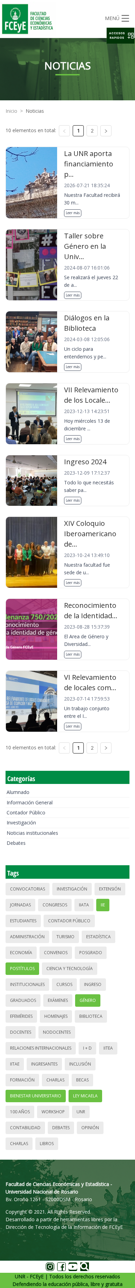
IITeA (108, 1048)
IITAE (14, 1064)
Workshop (53, 1112)
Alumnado (18, 792)
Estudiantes (23, 921)
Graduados (23, 1000)
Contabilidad (25, 1128)
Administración (27, 937)
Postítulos (22, 968)
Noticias (35, 111)
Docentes (20, 1032)
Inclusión (80, 1064)
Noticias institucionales (32, 833)
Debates (16, 843)
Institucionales (27, 984)
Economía (21, 953)
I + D (87, 1048)
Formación (22, 1080)
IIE (103, 905)
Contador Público (26, 812)
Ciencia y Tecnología (69, 968)
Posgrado (90, 953)
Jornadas (20, 905)
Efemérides (21, 1016)
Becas (82, 1080)
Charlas (55, 1080)
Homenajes (56, 1016)
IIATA (84, 905)
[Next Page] (105, 130)
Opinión (90, 1128)
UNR (80, 1112)
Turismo (65, 937)
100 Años (20, 1112)
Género (88, 1000)
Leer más (73, 212)
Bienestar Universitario (35, 1096)
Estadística (98, 937)
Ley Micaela (85, 1096)
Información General (30, 802)
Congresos (55, 905)
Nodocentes (57, 1032)
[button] (120, 36)
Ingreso (92, 984)
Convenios (56, 953)
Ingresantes (44, 1064)
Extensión (110, 889)
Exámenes (58, 1000)
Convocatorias (27, 889)
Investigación (21, 822)
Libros (47, 1144)
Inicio (11, 111)
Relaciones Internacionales (40, 1048)
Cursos (64, 984)
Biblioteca (90, 1016)
